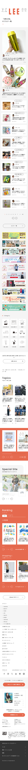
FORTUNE (6, 619)
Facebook (4, 674)
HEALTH (5, 615)
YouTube (16, 674)
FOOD (5, 611)
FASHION (6, 606)
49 (22, 214)
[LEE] (14, 11)
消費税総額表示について (6, 726)
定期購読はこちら (14, 714)
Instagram (8, 674)
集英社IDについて (5, 722)
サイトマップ (4, 719)
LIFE (4, 613)
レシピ (9, 516)
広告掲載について (17, 719)
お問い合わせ (14, 361)
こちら (9, 737)
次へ (13, 218)
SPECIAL (5, 621)
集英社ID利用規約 (17, 721)
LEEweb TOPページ (14, 597)
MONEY (5, 617)
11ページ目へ (16, 218)
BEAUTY (5, 608)
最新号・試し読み (17, 701)
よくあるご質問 (5, 721)
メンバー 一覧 (14, 225)
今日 (5, 516)
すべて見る (21, 457)
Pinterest (20, 674)
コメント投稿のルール (6, 724)
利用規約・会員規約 (18, 722)
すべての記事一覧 (7, 623)
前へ (3, 457)
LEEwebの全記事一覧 (19, 549)
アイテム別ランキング (19, 586)
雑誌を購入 (16, 705)
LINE (24, 674)
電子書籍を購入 (17, 703)
